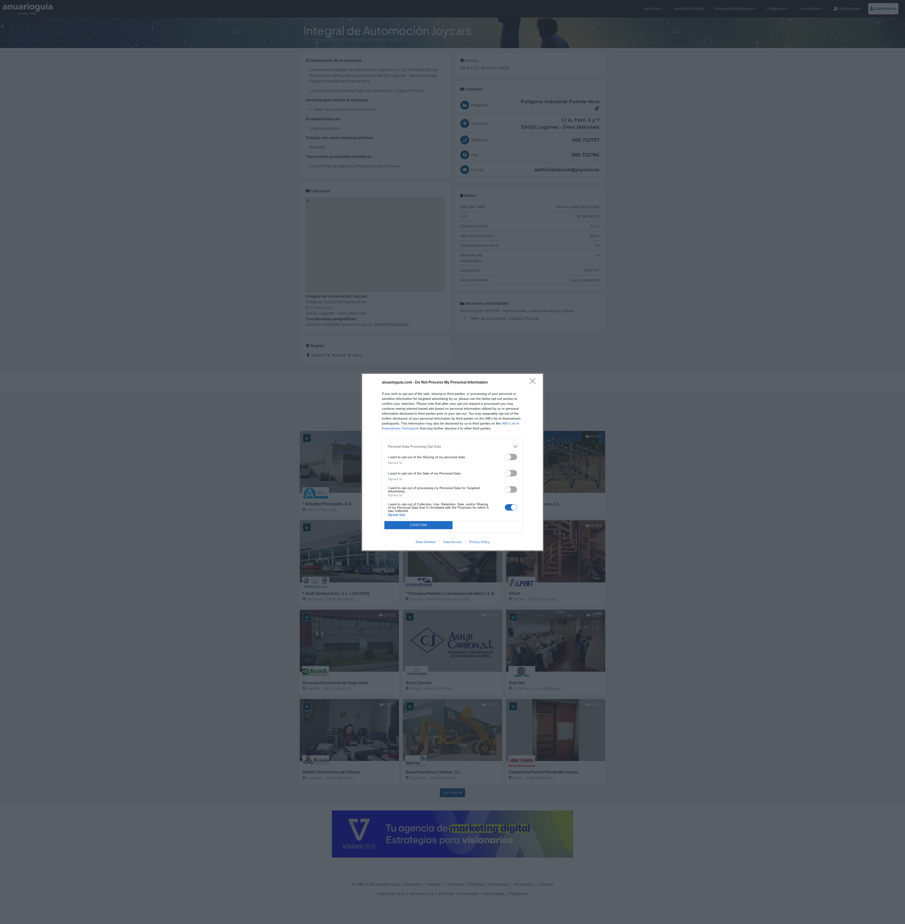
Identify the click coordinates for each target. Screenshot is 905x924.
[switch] (511, 457)
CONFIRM (418, 525)
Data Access (452, 542)
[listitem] (452, 446)
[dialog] (452, 462)
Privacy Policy (479, 542)
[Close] (534, 382)
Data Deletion (426, 542)
